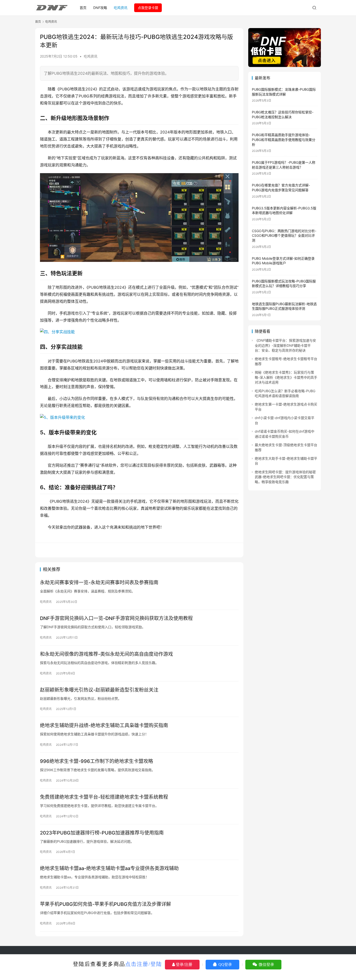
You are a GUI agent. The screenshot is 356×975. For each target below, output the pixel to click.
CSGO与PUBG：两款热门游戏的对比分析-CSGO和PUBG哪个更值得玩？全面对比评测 (284, 235)
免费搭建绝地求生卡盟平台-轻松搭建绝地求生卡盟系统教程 (104, 797)
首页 (83, 8)
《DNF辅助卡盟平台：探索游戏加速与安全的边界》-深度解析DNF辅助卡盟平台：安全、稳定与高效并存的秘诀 (285, 345)
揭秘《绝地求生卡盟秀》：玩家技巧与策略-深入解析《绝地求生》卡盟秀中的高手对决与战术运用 (286, 377)
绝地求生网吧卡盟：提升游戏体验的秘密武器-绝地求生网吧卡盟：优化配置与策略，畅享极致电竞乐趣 (285, 477)
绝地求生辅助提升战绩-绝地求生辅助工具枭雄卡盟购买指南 (104, 725)
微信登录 (266, 964)
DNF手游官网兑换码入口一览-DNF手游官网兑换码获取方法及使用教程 (116, 618)
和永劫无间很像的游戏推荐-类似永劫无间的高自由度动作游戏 (106, 654)
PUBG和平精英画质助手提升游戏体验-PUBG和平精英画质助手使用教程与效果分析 (283, 139)
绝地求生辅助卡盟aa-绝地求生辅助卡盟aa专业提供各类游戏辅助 (109, 868)
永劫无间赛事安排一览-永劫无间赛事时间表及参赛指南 (99, 582)
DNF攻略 (100, 8)
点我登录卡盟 (148, 8)
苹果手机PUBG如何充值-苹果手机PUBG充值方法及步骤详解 (105, 904)
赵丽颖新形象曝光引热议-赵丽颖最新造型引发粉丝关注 (99, 690)
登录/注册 (183, 964)
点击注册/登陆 (143, 964)
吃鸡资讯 (120, 8)
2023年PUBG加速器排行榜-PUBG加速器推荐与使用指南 (102, 833)
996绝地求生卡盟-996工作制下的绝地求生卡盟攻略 (96, 761)
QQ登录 (224, 964)
